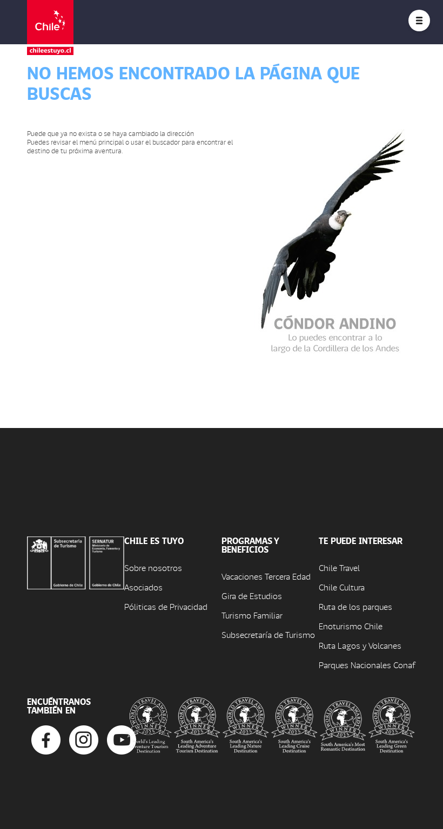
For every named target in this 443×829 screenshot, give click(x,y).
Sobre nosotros (153, 567)
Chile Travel (339, 567)
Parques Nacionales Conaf (367, 664)
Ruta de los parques (355, 606)
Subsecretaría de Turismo (268, 634)
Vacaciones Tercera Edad (266, 576)
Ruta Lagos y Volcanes (360, 645)
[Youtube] (121, 738)
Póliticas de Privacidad (165, 606)
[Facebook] (46, 738)
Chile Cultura (342, 587)
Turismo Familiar (252, 615)
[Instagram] (83, 738)
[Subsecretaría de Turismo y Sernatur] (75, 561)
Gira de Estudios (252, 595)
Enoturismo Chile (350, 625)
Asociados (143, 587)
